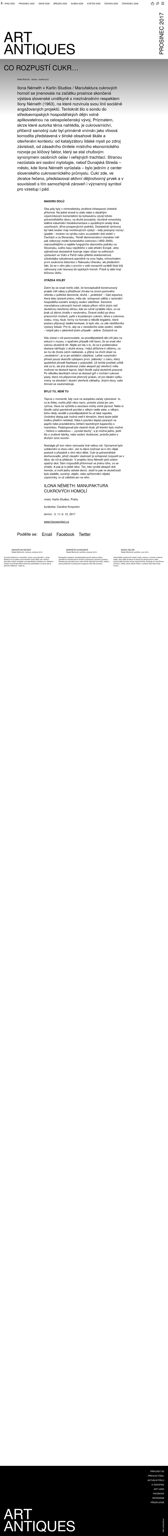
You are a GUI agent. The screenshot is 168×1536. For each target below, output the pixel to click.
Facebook (158, 1493)
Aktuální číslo (156, 1480)
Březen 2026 (60, 3)
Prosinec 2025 (27, 3)
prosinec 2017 (44, 79)
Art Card (159, 1488)
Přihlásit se (157, 1471)
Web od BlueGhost (163, 1525)
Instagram (158, 1497)
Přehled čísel (156, 1475)
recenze (34, 79)
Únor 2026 (44, 3)
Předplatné (157, 1502)
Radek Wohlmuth (23, 79)
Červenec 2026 (130, 3)
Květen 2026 (93, 3)
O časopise (158, 1484)
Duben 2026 (77, 3)
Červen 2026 (111, 3)
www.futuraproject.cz (56, 521)
